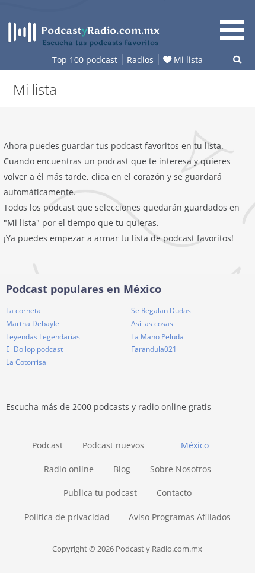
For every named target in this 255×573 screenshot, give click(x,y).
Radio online (69, 469)
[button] (236, 22)
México (195, 445)
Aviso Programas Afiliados (180, 517)
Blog (121, 469)
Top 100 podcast (84, 59)
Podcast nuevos (113, 445)
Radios (140, 59)
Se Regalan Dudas (161, 310)
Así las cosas (152, 324)
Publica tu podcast (100, 492)
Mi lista (187, 59)
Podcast (47, 445)
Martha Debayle (32, 324)
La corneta (23, 310)
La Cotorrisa (26, 362)
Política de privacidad (67, 517)
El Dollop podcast (34, 349)
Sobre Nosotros (180, 469)
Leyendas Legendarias (43, 337)
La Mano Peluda (157, 337)
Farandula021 (154, 349)
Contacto (174, 492)
